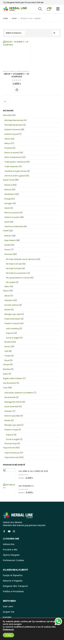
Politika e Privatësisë (13, 591)
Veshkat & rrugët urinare (15, 171)
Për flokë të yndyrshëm (16, 273)
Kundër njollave (11, 305)
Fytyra (5, 290)
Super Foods (8, 180)
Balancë (6, 71)
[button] (40, 9)
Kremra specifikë (12, 416)
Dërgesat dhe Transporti (15, 586)
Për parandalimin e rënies (18, 277)
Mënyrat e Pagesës (12, 580)
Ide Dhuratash (9, 383)
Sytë (6, 351)
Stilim (7, 286)
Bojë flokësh (9, 240)
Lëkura (7, 138)
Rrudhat (8, 342)
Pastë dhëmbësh (12, 319)
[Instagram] (14, 531)
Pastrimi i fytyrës (11, 323)
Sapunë (9, 333)
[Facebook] (4, 531)
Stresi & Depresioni (12, 157)
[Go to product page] (9, 474)
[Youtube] (9, 531)
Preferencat (8, 629)
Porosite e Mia (10, 549)
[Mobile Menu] (58, 9)
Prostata (8, 148)
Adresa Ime (8, 544)
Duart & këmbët (11, 406)
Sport (6, 222)
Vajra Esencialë (11, 457)
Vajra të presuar (11, 452)
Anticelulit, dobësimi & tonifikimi (18, 392)
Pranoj (8, 635)
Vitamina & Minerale (13, 226)
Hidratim (8, 411)
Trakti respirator (11, 166)
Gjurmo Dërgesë (11, 555)
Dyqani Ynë (8, 612)
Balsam (8, 235)
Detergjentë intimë (12, 402)
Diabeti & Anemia (16, 71)
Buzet (7, 360)
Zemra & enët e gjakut (14, 175)
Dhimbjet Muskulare (13, 125)
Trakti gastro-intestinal (14, 162)
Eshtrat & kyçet (11, 134)
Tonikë (7, 355)
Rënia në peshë (11, 152)
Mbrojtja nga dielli (12, 314)
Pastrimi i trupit (11, 429)
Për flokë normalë (14, 264)
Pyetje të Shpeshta (12, 575)
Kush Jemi (8, 606)
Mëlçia (7, 143)
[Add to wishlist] (24, 89)
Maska (7, 309)
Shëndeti (7, 115)
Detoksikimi (9, 194)
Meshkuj (6, 369)
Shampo (8, 254)
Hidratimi (8, 300)
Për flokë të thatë (13, 268)
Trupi (5, 387)
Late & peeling (12, 328)
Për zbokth (10, 282)
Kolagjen (8, 203)
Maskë (7, 245)
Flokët (5, 230)
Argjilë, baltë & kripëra (13, 378)
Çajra (5, 374)
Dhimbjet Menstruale (13, 120)
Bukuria (7, 189)
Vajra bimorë (9, 447)
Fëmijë (6, 364)
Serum (7, 249)
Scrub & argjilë (12, 337)
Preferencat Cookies (13, 560)
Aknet (7, 295)
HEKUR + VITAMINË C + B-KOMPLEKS (17, 75)
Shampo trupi (10, 443)
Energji (25, 71)
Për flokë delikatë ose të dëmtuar (21, 259)
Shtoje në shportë (16, 89)
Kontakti (7, 617)
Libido (7, 208)
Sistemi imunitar (11, 217)
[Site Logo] (15, 9)
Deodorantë (9, 397)
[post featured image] (16, 54)
